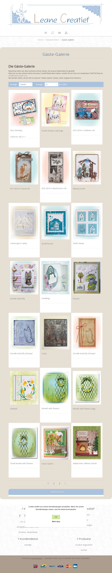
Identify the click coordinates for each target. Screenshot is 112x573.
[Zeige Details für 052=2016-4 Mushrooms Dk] (55, 167)
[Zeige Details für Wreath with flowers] (55, 387)
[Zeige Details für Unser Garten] (56, 442)
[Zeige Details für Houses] (87, 277)
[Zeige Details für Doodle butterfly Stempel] (24, 332)
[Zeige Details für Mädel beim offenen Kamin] (87, 442)
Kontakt (27, 545)
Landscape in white (18, 243)
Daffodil (13, 408)
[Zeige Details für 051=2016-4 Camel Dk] (24, 167)
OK (56, 517)
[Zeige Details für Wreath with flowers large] (87, 387)
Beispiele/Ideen (52, 39)
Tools (44, 353)
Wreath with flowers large (84, 408)
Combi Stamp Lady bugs (52, 130)
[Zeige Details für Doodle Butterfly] (24, 277)
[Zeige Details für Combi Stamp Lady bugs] (56, 109)
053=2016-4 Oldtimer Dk (84, 130)
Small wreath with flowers (21, 463)
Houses (76, 298)
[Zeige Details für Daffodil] (24, 387)
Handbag (46, 298)
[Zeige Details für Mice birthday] (24, 109)
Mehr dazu (56, 522)
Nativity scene (79, 188)
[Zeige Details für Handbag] (55, 277)
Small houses (47, 243)
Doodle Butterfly (17, 298)
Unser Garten (47, 463)
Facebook (20, 516)
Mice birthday (16, 130)
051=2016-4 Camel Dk (20, 188)
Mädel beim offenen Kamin (85, 463)
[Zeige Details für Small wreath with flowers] (24, 442)
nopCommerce (36, 558)
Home (40, 39)
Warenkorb (59, 32)
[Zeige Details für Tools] (56, 332)
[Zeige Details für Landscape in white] (24, 222)
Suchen (84, 550)
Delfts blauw (78, 243)
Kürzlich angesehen (83, 545)
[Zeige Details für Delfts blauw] (87, 222)
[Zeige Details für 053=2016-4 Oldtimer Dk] (87, 109)
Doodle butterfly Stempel (21, 353)
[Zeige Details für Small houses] (56, 222)
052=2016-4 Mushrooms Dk (54, 188)
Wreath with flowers (50, 408)
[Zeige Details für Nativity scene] (87, 167)
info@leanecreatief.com (17, 75)
